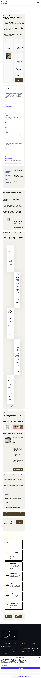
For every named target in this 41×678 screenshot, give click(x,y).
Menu (38, 2)
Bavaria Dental (5, 2)
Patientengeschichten (16, 654)
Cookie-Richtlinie (14, 676)
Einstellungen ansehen (20, 674)
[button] (39, 657)
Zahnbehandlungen (26, 648)
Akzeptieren (20, 668)
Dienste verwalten (4, 665)
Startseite (14, 646)
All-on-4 (23, 651)
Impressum (27, 676)
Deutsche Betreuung (19, 40)
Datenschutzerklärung (21, 676)
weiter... (12, 547)
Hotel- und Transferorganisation (10, 331)
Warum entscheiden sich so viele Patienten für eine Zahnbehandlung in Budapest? (13, 191)
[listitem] (13, 107)
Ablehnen (20, 671)
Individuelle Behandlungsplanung (8, 41)
